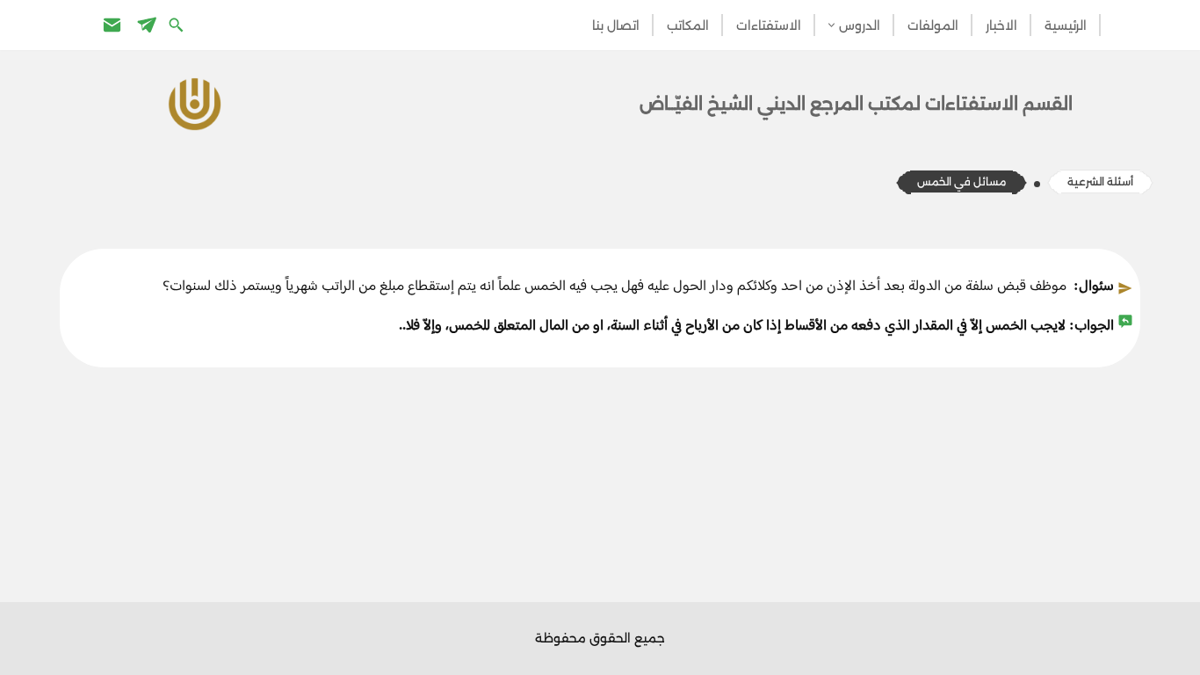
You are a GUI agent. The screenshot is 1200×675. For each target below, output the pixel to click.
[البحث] (177, 24)
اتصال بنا (616, 25)
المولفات (932, 25)
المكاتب (688, 25)
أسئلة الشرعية (1100, 181)
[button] (831, 25)
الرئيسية (1066, 25)
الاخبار (1001, 25)
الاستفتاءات (768, 25)
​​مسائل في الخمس (961, 181)
